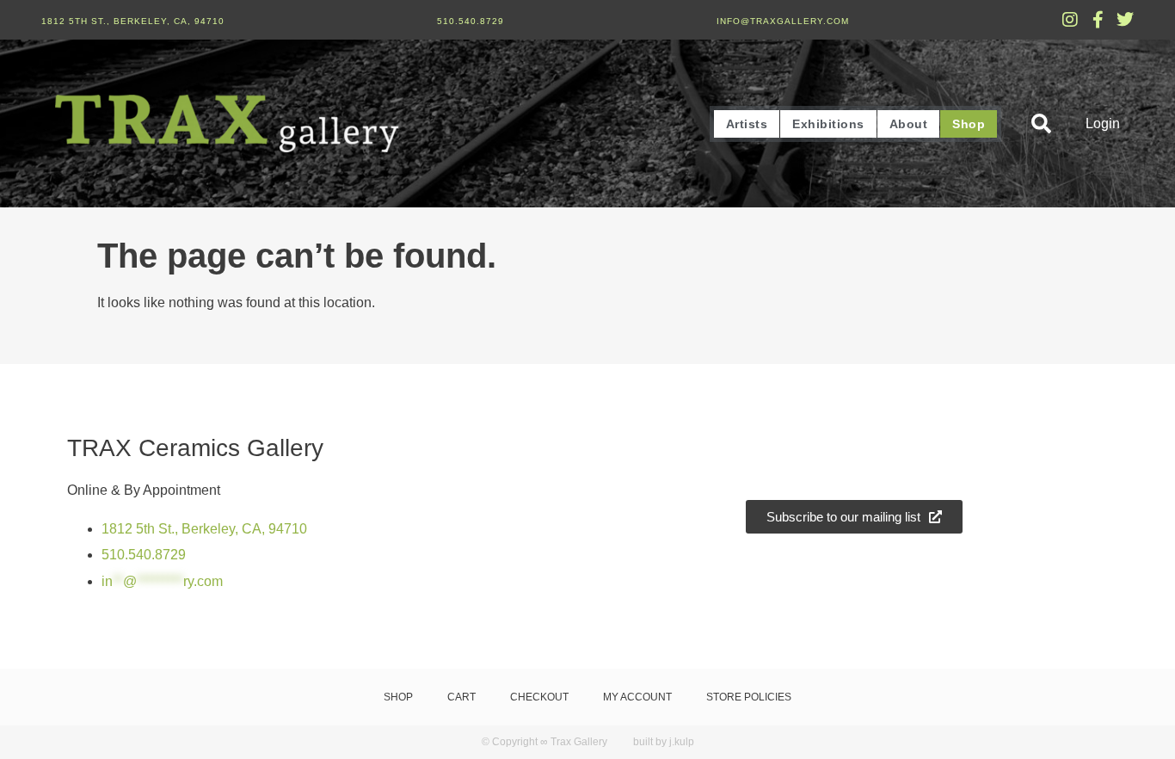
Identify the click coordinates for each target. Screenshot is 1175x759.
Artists (747, 124)
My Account (637, 697)
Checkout (539, 697)
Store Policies (748, 697)
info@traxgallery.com (783, 21)
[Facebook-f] (1097, 19)
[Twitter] (1125, 19)
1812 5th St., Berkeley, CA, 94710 (133, 21)
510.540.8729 (470, 21)
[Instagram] (1070, 19)
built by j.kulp (663, 742)
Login (1103, 123)
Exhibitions (828, 124)
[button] (1041, 123)
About (908, 124)
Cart (461, 697)
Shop (968, 124)
